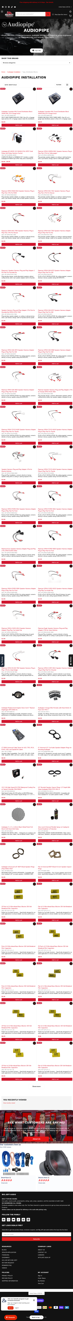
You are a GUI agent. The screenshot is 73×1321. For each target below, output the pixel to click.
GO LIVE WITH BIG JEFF (9, 1260)
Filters (58, 84)
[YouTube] (13, 1219)
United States (64, 7)
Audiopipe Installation (13, 72)
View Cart (41, 1283)
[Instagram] (8, 1219)
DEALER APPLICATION (9, 1252)
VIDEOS (4, 1268)
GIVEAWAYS (5, 1257)
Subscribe (36, 1239)
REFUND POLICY (7, 1278)
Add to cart (18, 125)
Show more (36, 1086)
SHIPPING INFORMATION (10, 1281)
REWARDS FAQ (7, 1265)
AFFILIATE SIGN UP (44, 1257)
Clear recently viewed (9, 1103)
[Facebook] (3, 1219)
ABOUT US (41, 1250)
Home (3, 72)
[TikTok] (18, 1219)
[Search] (48, 14)
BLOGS (4, 1250)
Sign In (40, 1275)
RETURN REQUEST (8, 1262)
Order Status (42, 1278)
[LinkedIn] (28, 1219)
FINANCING (5, 1255)
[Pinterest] (23, 1219)
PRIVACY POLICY (7, 1275)
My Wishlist (41, 1281)
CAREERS (41, 1255)
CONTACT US (42, 1252)
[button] (36, 37)
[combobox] (30, 14)
